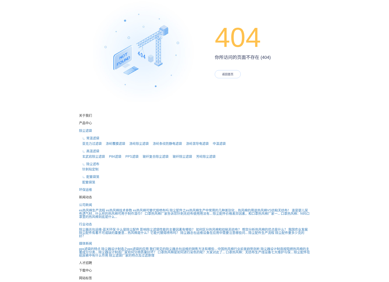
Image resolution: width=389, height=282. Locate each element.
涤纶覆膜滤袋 (114, 143)
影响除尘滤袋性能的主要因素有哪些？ (167, 229)
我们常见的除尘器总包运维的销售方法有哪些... (183, 249)
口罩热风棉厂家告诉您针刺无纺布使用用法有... (178, 213)
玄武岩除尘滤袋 (92, 156)
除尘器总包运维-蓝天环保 (97, 229)
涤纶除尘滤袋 (137, 143)
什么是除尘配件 (127, 229)
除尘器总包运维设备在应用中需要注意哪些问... (214, 232)
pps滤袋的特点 (89, 249)
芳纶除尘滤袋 (204, 156)
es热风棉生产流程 (92, 210)
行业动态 (85, 224)
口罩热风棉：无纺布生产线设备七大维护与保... (259, 252)
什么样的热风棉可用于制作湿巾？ (119, 213)
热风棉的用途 (247, 210)
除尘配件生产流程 (261, 232)
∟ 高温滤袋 (89, 151)
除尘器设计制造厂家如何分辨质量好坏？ (127, 252)
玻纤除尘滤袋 (180, 156)
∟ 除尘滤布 (89, 164)
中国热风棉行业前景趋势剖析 (239, 249)
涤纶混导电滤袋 (196, 143)
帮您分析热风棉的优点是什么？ (264, 229)
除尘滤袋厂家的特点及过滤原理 (131, 255)
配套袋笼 (87, 182)
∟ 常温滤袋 (89, 138)
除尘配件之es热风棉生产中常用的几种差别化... (203, 210)
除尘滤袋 (85, 130)
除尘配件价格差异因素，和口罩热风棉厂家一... (246, 213)
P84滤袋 (113, 156)
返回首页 (227, 74)
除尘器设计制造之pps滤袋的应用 (125, 249)
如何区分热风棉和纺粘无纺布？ (218, 229)
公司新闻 (85, 205)
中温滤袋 (217, 143)
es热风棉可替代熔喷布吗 (151, 210)
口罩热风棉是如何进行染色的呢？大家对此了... (191, 252)
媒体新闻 (85, 243)
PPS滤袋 (130, 156)
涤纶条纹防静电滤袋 (166, 143)
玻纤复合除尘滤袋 (154, 156)
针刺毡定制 (88, 169)
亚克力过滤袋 (90, 143)
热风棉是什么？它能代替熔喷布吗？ (154, 232)
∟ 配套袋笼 (89, 176)
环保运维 (85, 189)
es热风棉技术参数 (119, 210)
